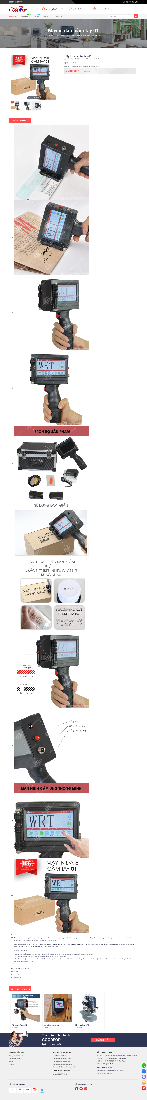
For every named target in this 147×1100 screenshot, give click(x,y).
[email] (144, 1082)
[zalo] (144, 1071)
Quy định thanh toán (59, 1056)
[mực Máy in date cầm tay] (57, 1008)
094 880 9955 (113, 1061)
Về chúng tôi (57, 16)
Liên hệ (46, 16)
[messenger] (144, 1077)
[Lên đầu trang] (144, 1094)
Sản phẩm (25, 15)
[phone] (144, 1065)
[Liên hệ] (144, 1088)
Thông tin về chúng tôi (16, 1056)
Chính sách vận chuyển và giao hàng (64, 1067)
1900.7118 (85, 9)
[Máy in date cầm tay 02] (26, 1008)
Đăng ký (102, 1040)
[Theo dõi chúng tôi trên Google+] (86, 1088)
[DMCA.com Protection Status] (41, 1090)
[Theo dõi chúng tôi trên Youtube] (82, 1088)
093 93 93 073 (113, 1058)
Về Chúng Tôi (134, 2)
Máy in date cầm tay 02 (19, 1025)
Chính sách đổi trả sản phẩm (62, 1058)
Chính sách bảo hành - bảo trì (62, 1061)
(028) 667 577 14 (102, 1058)
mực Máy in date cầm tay (52, 1025)
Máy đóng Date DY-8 (82, 1025)
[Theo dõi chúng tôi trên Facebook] (77, 1088)
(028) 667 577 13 (102, 1061)
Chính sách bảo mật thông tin (62, 1064)
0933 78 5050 (101, 1064)
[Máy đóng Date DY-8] (89, 1008)
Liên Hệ (125, 2)
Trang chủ (13, 16)
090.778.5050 (62, 1074)
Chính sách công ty (15, 1058)
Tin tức (37, 15)
